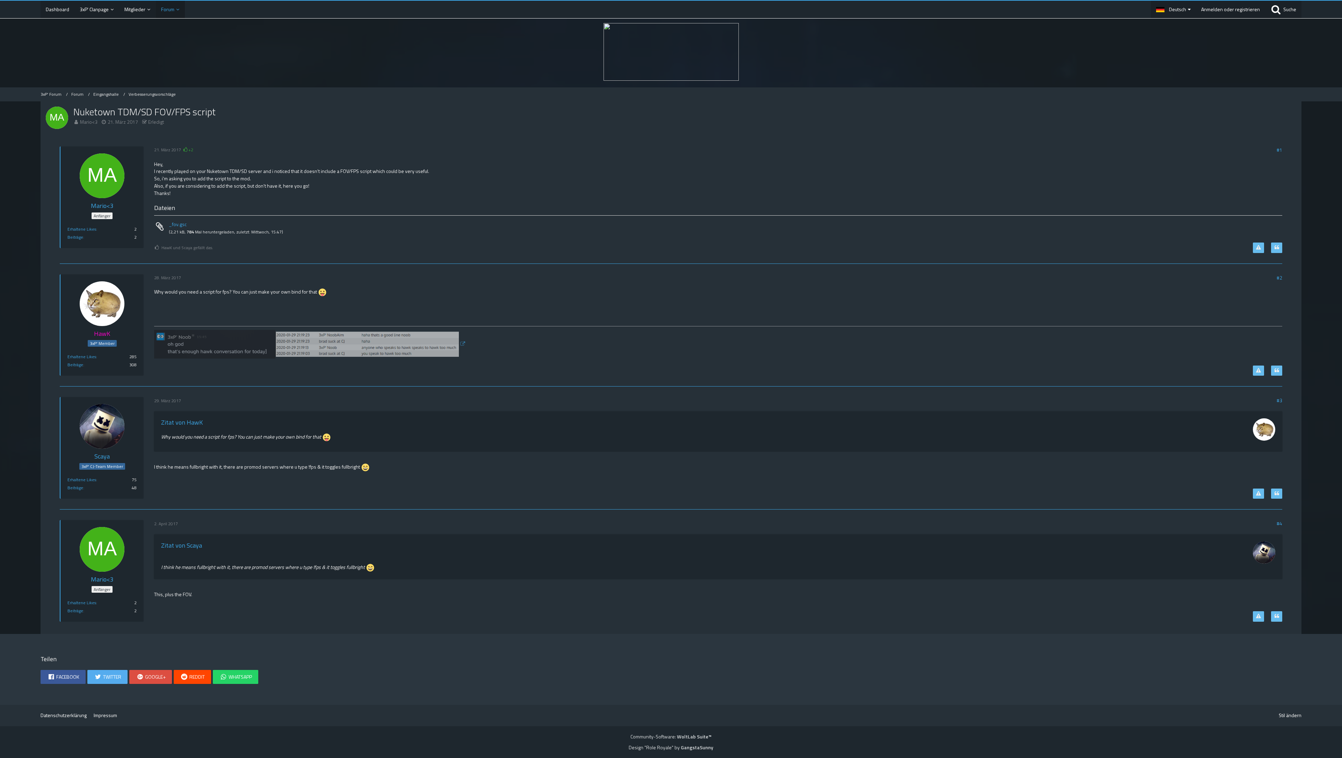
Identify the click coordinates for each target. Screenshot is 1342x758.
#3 (1279, 400)
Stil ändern (1290, 715)
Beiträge (75, 237)
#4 (1279, 523)
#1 (1279, 149)
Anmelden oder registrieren (1230, 9)
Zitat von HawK (182, 422)
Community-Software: (671, 736)
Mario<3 (89, 121)
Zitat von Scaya (181, 545)
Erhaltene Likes (81, 229)
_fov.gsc (178, 224)
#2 (1279, 277)
